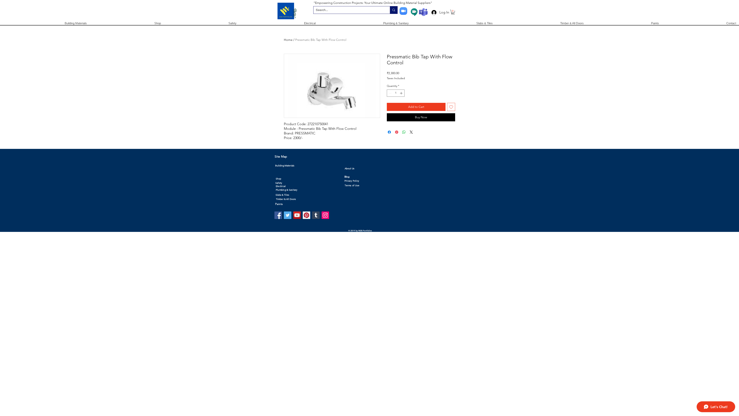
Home (288, 40)
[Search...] (393, 10)
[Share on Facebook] (389, 132)
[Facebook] (278, 215)
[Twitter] (287, 215)
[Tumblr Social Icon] (316, 215)
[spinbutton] (395, 93)
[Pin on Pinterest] (396, 132)
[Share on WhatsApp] (404, 132)
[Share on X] (411, 132)
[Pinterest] (306, 215)
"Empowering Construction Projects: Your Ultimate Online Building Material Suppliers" (372, 3)
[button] (453, 12)
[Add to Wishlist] (451, 107)
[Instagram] (325, 215)
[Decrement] (389, 93)
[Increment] (401, 93)
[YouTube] (297, 215)
